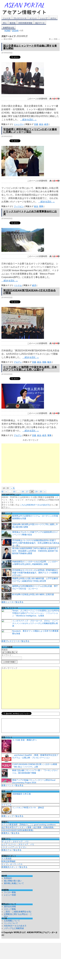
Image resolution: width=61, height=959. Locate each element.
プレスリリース (19, 18)
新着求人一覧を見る (10, 833)
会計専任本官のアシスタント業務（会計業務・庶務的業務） (28, 827)
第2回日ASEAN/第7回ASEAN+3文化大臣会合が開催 (29, 291)
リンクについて (11, 923)
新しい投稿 (54, 39)
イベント (33, 18)
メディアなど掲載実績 (14, 928)
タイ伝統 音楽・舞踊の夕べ (24, 740)
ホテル (53, 18)
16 (23, 491)
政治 (41, 124)
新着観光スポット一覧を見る (14, 867)
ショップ (43, 18)
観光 (49, 362)
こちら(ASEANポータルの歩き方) (35, 505)
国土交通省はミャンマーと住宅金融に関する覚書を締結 (30, 47)
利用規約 (8, 878)
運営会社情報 (10, 906)
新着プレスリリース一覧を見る (15, 641)
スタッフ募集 (10, 909)
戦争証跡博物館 (8, 861)
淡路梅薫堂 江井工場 (21, 794)
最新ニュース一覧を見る (12, 602)
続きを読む (28, 119)
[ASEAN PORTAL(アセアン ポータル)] (26, 8)
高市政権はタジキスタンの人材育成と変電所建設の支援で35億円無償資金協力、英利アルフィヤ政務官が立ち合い (35, 572)
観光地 (12, 23)
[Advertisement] (30, 463)
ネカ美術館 (6, 858)
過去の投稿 (6, 39)
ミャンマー (19, 124)
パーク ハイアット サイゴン (14, 847)
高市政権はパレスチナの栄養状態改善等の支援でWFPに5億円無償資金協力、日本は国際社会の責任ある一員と (35, 543)
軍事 (41, 206)
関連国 (5, 649)
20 (41, 491)
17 (27, 491)
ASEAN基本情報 (25, 23)
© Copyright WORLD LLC (14, 932)
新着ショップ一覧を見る (12, 816)
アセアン (18, 362)
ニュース (6, 18)
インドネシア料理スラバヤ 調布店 (28, 807)
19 (36, 491)
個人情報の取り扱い (13, 881)
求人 (5, 23)
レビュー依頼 (10, 895)
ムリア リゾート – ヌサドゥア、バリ (18, 844)
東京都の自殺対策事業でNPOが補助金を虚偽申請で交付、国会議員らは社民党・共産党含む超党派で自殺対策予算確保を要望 (35, 551)
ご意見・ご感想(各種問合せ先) (17, 911)
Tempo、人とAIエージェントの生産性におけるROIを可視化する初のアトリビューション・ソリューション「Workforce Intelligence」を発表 (35, 613)
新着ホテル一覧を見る (11, 850)
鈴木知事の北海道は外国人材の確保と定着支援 (33, 594)
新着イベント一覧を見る (12, 785)
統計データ (40, 23)
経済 (46, 124)
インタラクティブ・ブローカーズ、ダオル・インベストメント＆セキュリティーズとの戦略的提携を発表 (35, 623)
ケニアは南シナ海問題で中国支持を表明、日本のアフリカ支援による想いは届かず (30, 368)
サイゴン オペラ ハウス (12, 864)
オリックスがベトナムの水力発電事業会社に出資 (30, 212)
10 (14, 491)
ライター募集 (10, 892)
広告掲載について (12, 921)
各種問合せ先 (8, 27)
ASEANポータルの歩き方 (15, 926)
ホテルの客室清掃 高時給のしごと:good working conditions (29, 824)
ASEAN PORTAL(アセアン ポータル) (29, 933)
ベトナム (18, 285)
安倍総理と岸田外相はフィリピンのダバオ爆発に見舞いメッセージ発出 (30, 130)
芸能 (44, 362)
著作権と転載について (14, 883)
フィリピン (19, 206)
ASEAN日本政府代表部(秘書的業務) (17, 830)
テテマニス (6, 805)
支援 (36, 124)
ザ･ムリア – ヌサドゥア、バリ (15, 841)
